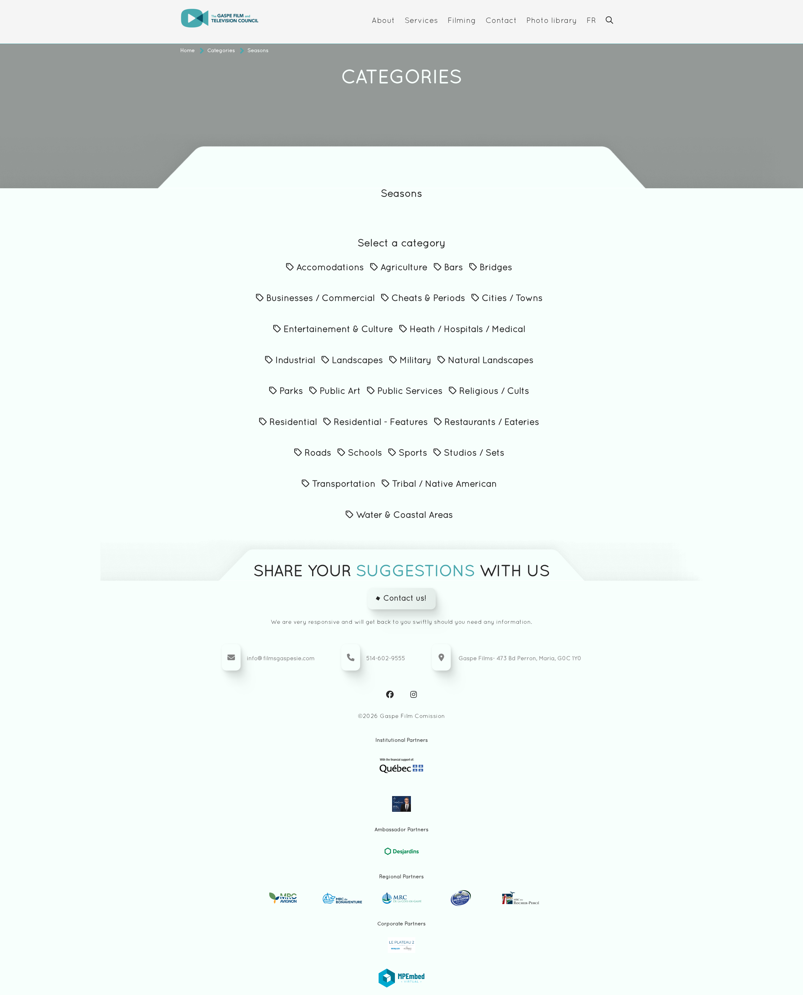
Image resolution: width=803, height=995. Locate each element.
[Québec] (401, 765)
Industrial (294, 361)
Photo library (551, 21)
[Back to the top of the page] (773, 972)
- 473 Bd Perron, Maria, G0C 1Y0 (537, 658)
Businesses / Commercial (319, 299)
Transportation (342, 484)
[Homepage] (219, 21)
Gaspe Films (476, 658)
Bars (452, 268)
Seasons (258, 51)
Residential (292, 423)
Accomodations (329, 268)
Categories (221, 51)
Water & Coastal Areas (403, 515)
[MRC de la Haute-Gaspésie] (461, 898)
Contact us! (404, 598)
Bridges (494, 268)
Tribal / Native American (443, 484)
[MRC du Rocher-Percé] (520, 898)
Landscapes (356, 361)
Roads (316, 453)
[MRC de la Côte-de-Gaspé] (402, 898)
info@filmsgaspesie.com (281, 658)
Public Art (339, 392)
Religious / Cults (493, 392)
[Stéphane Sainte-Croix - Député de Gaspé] (402, 804)
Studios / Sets (472, 453)
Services (421, 21)
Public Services (409, 392)
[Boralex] (402, 945)
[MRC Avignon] (283, 898)
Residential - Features (379, 423)
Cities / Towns (511, 299)
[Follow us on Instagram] (413, 695)
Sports (411, 453)
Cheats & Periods (427, 299)
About (383, 21)
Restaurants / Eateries (490, 423)
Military (414, 361)
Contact (501, 21)
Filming (462, 21)
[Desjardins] (402, 851)
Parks (290, 392)
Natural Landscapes (489, 361)
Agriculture (403, 268)
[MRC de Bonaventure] (342, 898)
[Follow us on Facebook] (390, 695)
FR (591, 21)
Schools (363, 453)
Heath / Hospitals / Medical (466, 330)
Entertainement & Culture (337, 330)
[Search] (609, 21)
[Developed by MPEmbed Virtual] (401, 978)
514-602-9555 (385, 658)
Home (187, 51)
